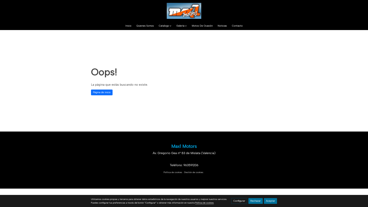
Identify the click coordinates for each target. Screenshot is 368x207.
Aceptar (270, 200)
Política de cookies (173, 172)
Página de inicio (102, 92)
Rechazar (255, 200)
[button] (165, 26)
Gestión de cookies (193, 172)
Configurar (239, 200)
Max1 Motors (184, 146)
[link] (184, 11)
